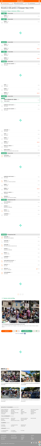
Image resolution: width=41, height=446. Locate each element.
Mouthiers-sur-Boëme (4, 410)
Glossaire (32, 438)
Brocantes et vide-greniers (5, 418)
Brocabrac (22, 437)
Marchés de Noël (33, 418)
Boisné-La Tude (3, 412)
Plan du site (3, 439)
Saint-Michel (13, 411)
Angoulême (22, 411)
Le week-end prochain (14, 424)
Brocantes (2, 419)
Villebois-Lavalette (23, 412)
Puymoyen (12, 413)
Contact (32, 439)
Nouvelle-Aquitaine (4, 6)
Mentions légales (3, 437)
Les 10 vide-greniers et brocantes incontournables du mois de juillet (30, 384)
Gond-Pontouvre (33, 410)
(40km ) (20, 11)
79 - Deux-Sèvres (3, 431)
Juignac (22, 409)
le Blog (22, 439)
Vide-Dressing (13, 418)
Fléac (21, 410)
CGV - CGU (2, 438)
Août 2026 (12, 426)
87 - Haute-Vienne (13, 431)
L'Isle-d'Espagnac (33, 412)
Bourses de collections (24, 418)
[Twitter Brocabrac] (32, 443)
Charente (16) (10, 6)
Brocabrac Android (14, 437)
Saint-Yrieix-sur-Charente (34, 409)
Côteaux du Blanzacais (4, 409)
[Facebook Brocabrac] (34, 443)
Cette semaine (3, 426)
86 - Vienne (22, 430)
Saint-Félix (12, 410)
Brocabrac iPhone (14, 438)
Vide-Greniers (3, 420)
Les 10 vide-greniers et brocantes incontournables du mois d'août (13, 324)
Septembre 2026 (23, 424)
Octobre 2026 (23, 426)
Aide (31, 437)
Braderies (22, 420)
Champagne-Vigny (17, 6)
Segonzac (32, 413)
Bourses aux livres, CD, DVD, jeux (15, 420)
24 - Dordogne (13, 430)
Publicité (22, 438)
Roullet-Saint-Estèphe (4, 411)
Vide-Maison (13, 419)
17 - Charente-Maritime (4, 430)
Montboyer (32, 411)
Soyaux (22, 413)
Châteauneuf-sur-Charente (15, 409)
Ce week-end (3, 424)
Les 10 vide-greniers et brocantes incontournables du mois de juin (10, 400)
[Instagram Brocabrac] (37, 443)
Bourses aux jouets (24, 419)
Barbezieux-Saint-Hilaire (14, 412)
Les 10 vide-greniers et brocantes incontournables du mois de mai (30, 400)
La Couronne (3, 413)
